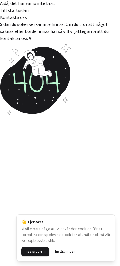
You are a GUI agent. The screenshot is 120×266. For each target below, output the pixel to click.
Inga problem (35, 251)
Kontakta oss (13, 17)
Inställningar (65, 251)
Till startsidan (14, 10)
